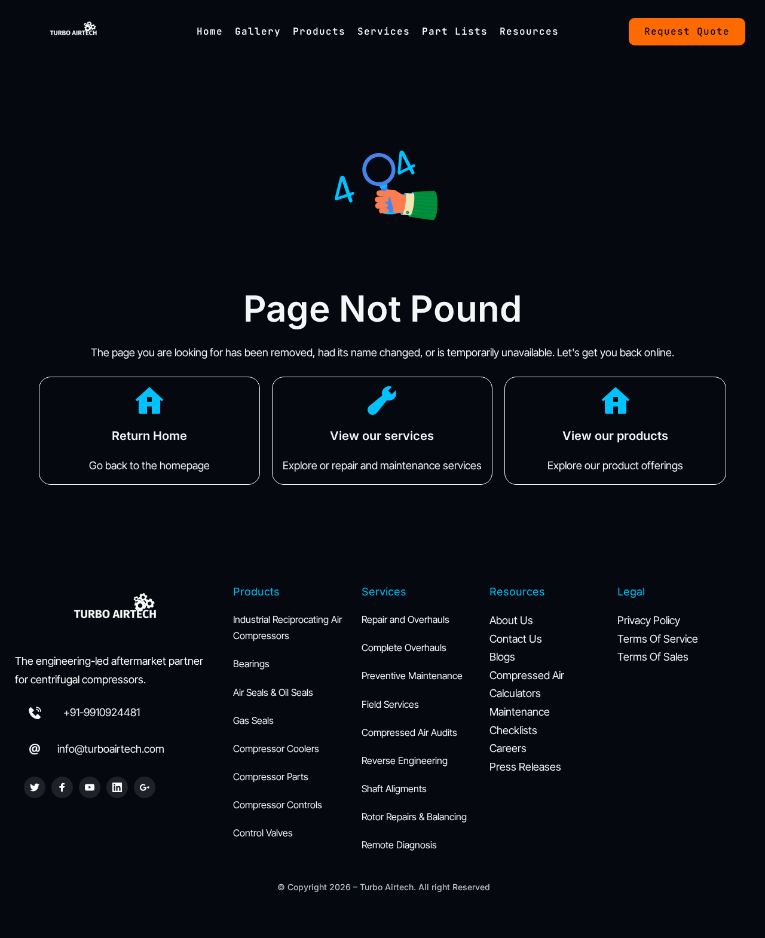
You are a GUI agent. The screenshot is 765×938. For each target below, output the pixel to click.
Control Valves (263, 833)
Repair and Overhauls (405, 619)
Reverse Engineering (405, 760)
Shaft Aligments (394, 789)
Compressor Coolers (276, 748)
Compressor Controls (277, 805)
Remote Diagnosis (399, 845)
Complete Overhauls (404, 647)
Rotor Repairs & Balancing (414, 817)
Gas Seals (253, 720)
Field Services (390, 704)
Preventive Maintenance (412, 676)
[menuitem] (210, 32)
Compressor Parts (270, 777)
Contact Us (515, 639)
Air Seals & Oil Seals (273, 692)
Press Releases (526, 766)
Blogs (502, 656)
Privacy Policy (648, 620)
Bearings (251, 664)
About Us (511, 620)
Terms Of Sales (654, 656)
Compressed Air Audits (409, 732)
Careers (508, 748)
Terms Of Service (657, 639)
